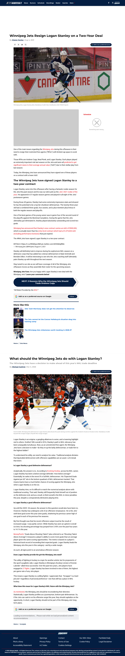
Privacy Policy (45, 642)
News (26, 3)
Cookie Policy (84, 642)
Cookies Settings (65, 645)
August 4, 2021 (40, 247)
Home (16, 343)
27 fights (26, 568)
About (15, 638)
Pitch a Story (18, 642)
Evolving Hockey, (53, 471)
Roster (58, 3)
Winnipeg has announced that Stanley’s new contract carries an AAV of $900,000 (45, 228)
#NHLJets (21, 238)
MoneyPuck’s (19, 534)
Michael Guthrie (18, 367)
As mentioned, (19, 592)
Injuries (65, 3)
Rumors (33, 3)
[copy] (25, 44)
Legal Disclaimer (105, 642)
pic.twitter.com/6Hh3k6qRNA (52, 244)
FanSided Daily (104, 638)
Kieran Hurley (18, 40)
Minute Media (14, 650)
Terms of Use (63, 642)
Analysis (23, 624)
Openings (43, 638)
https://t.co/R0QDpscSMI (31, 244)
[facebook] (108, 3)
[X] (113, 3)
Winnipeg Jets (48, 149)
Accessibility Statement (22, 645)
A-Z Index (43, 645)
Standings (50, 3)
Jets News (23, 343)
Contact (61, 638)
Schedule (41, 3)
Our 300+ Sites (85, 638)
